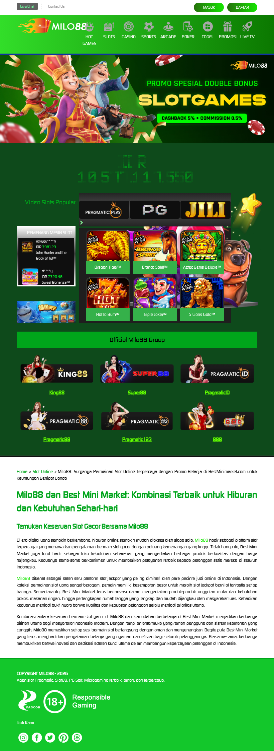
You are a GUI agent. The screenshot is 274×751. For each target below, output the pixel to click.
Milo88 (201, 540)
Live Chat (27, 6)
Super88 (137, 392)
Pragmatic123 (137, 439)
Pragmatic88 (56, 439)
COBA (108, 238)
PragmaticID (217, 392)
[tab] (104, 210)
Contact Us (56, 6)
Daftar (242, 7)
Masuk (209, 7)
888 (217, 439)
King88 (56, 392)
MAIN (108, 253)
